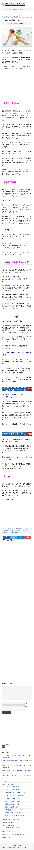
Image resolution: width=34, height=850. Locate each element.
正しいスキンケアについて (12, 798)
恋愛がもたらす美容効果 (11, 807)
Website (27, 710)
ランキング (8, 532)
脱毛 (13, 532)
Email (26, 706)
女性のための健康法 (8, 822)
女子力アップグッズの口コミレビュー (13, 834)
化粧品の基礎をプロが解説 (12, 804)
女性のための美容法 (8, 784)
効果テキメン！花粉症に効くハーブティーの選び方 (17, 775)
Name (26, 703)
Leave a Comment (19, 23)
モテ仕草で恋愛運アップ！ (12, 827)
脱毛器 (16, 532)
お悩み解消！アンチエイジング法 (14, 810)
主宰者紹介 (15, 9)
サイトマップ (9, 9)
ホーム (3, 9)
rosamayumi (9, 23)
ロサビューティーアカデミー (22, 847)
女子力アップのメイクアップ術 (13, 813)
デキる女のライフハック (10, 831)
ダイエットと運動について (12, 789)
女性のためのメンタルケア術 (11, 819)
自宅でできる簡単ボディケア (17, 530)
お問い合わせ (22, 9)
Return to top (17, 845)
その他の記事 (6, 837)
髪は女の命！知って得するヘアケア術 (15, 816)
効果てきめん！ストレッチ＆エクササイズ (16, 792)
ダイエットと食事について (12, 786)
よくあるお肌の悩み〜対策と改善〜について (15, 529)
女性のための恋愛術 (8, 825)
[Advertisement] (17, 84)
